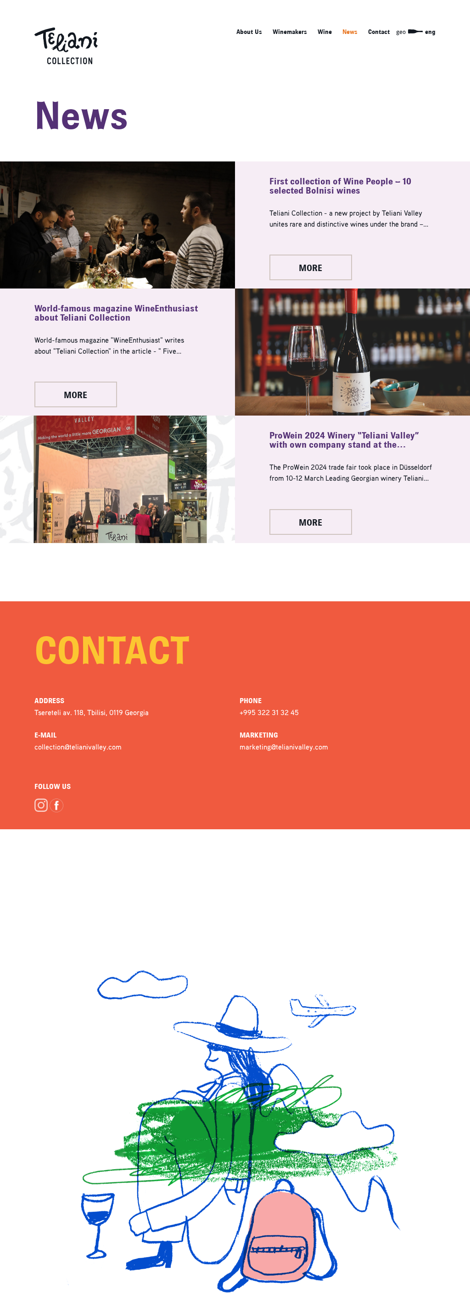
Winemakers (290, 31)
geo (401, 31)
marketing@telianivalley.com (284, 746)
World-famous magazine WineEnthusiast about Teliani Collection (116, 313)
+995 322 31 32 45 (269, 712)
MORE (310, 268)
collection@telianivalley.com (78, 746)
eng (430, 31)
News (350, 31)
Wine (325, 31)
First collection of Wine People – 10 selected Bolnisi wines (340, 186)
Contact (379, 31)
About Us (249, 31)
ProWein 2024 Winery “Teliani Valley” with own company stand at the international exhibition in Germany (344, 440)
